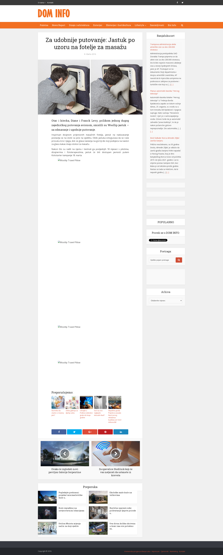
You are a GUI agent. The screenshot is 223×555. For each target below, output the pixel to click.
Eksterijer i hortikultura (118, 25)
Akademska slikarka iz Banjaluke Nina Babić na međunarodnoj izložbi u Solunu (165, 135)
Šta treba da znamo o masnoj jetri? (57, 412)
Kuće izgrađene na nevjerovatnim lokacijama (71, 509)
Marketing (174, 551)
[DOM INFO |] (54, 13)
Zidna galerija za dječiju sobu (72, 411)
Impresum (156, 551)
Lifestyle (139, 25)
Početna (44, 25)
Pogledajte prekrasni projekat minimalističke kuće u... (70, 495)
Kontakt (50, 2)
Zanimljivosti (157, 25)
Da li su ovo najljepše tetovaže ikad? (99, 412)
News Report (58, 25)
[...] (151, 85)
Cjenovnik (165, 551)
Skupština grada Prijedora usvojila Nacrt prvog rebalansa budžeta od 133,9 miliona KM (114, 416)
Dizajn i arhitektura (79, 25)
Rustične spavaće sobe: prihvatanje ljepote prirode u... (123, 510)
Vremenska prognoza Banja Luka (137, 551)
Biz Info (172, 25)
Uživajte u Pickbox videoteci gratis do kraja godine (86, 414)
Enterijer (97, 25)
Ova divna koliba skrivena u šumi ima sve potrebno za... (122, 526)
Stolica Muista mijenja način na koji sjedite (70, 524)
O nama (41, 2)
